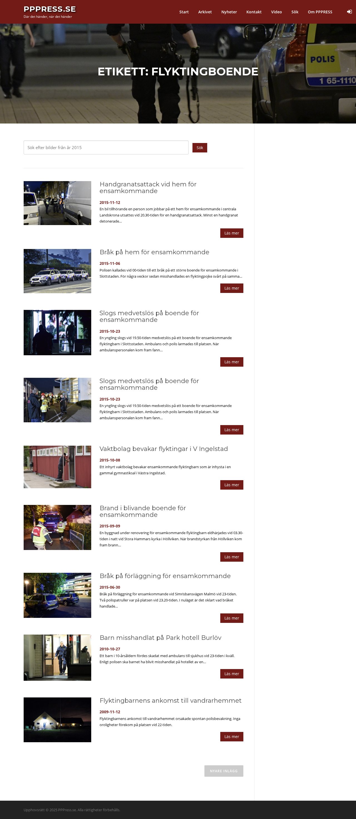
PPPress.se (50, 9)
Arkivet (205, 11)
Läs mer (231, 233)
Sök (294, 11)
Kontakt (254, 11)
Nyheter (229, 11)
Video (276, 11)
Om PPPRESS (320, 11)
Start (184, 11)
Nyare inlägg (224, 771)
